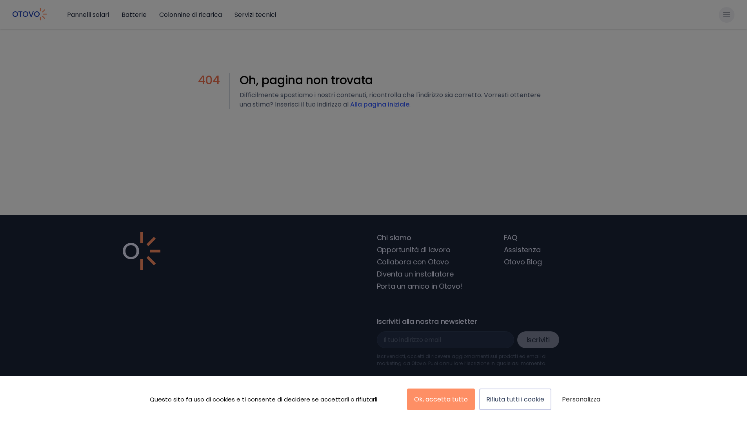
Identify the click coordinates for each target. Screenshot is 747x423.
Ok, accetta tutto (441, 399)
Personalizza (581, 399)
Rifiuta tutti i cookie (515, 399)
